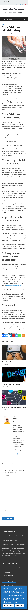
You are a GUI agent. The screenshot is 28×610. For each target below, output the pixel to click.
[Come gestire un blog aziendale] (14, 375)
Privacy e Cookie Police (8, 575)
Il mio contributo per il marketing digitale (13, 567)
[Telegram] (16, 335)
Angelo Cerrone (13, 9)
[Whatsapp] (19, 335)
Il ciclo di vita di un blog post (10, 362)
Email (4, 503)
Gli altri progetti (6, 572)
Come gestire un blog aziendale (11, 384)
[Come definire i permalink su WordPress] (14, 398)
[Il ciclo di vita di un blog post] (14, 353)
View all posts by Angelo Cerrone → (17, 453)
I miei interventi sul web (8, 569)
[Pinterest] (25, 4)
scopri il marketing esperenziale (15, 285)
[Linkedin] (21, 4)
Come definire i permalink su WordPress (14, 407)
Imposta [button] (6, 605)
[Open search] (24, 19)
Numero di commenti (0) (8, 466)
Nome (4, 496)
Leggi (22, 605)
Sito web (4, 510)
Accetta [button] (11, 605)
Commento (5, 475)
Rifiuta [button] (17, 605)
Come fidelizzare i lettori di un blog (11, 585)
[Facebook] (16, 4)
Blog (3, 24)
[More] (23, 335)
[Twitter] (19, 4)
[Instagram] (23, 4)
